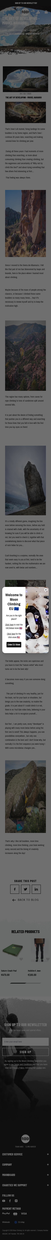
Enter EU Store (14, 644)
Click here (9, 625)
